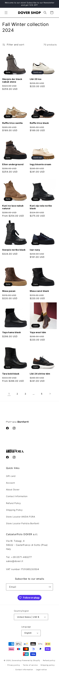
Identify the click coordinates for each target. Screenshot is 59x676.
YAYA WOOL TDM (38, 332)
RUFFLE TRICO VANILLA (12, 123)
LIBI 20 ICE (35, 79)
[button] (6, 12)
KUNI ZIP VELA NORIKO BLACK (41, 207)
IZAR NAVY (35, 249)
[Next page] (50, 393)
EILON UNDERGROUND (12, 164)
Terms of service (30, 665)
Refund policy (49, 660)
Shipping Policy (14, 510)
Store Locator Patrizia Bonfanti (22, 523)
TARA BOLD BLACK (10, 373)
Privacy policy (13, 665)
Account (10, 482)
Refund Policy (13, 503)
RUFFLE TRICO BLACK (39, 123)
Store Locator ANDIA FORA (20, 516)
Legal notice (41, 670)
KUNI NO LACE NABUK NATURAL (13, 207)
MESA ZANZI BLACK (39, 291)
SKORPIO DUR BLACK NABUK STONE (12, 80)
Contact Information (16, 496)
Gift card (10, 476)
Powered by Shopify (31, 660)
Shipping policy (48, 665)
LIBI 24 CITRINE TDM (40, 373)
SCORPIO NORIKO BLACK (14, 249)
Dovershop (16, 660)
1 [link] (9, 393)
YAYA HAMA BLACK (11, 332)
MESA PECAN (9, 291)
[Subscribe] (49, 586)
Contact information (24, 670)
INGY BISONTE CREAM (40, 164)
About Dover (13, 489)
